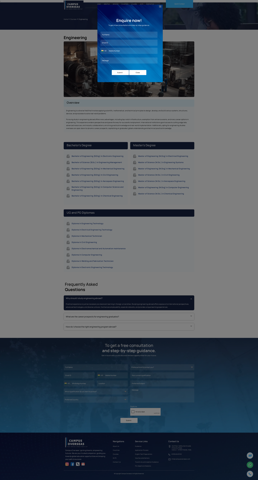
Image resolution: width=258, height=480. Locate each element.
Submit (120, 72)
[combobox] (104, 51)
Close (138, 72)
